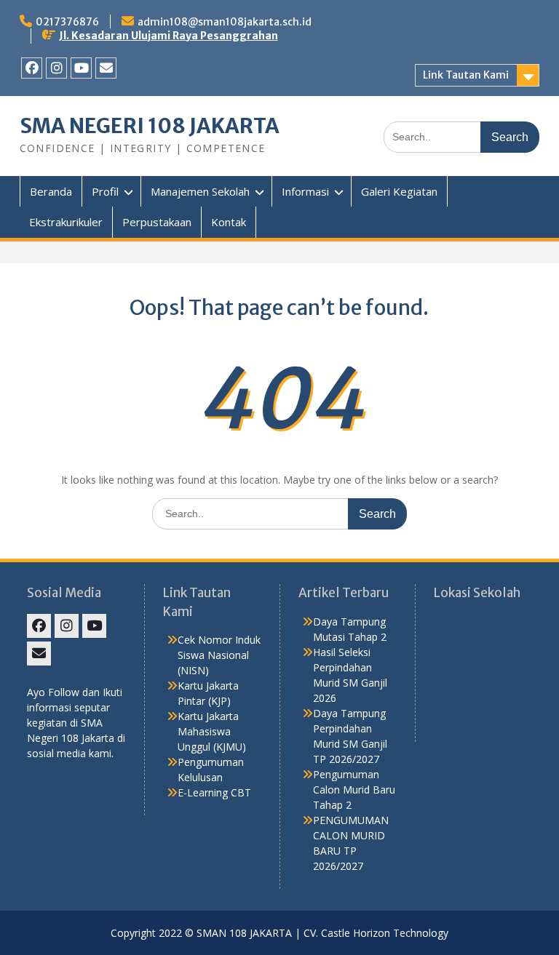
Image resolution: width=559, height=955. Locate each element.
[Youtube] (81, 68)
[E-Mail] (105, 68)
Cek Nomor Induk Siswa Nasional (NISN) (219, 655)
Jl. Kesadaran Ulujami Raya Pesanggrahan (168, 35)
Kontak (228, 222)
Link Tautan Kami (466, 74)
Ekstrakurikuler (66, 222)
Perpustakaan (156, 222)
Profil (105, 191)
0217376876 (67, 21)
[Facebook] (31, 68)
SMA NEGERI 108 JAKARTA (150, 126)
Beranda (51, 191)
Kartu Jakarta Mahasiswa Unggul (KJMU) (212, 731)
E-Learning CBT (214, 792)
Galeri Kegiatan (399, 191)
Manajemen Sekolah (200, 191)
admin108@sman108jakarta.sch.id (225, 21)
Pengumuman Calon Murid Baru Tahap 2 (354, 789)
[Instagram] (56, 68)
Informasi (305, 191)
